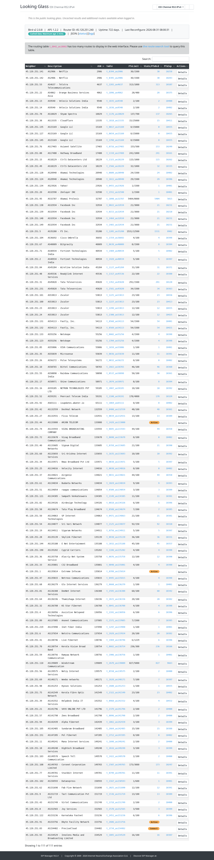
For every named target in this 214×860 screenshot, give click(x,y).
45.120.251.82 (34, 502)
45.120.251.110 (34, 663)
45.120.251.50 (34, 515)
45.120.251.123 (34, 340)
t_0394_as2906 (114, 71)
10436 (169, 295)
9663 (169, 663)
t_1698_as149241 (115, 741)
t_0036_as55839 (115, 354)
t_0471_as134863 (115, 515)
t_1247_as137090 (115, 627)
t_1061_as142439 (115, 722)
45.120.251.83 (34, 828)
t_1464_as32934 (115, 218)
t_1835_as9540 (114, 101)
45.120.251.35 (34, 354)
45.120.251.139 (34, 211)
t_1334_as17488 (115, 153)
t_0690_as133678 (115, 437)
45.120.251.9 (33, 794)
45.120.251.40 (34, 445)
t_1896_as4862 (114, 92)
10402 (169, 107)
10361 (169, 373)
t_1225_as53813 (115, 295)
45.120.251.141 (34, 71)
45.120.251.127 (34, 133)
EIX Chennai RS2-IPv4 (170, 6)
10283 (169, 78)
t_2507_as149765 (115, 764)
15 (158, 120)
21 (158, 205)
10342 (169, 591)
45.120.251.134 (34, 185)
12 (158, 308)
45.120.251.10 (34, 367)
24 (158, 172)
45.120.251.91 (34, 822)
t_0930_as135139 (115, 537)
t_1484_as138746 (115, 640)
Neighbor (31, 66)
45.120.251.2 (33, 259)
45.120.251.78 (34, 114)
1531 (156, 231)
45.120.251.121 (34, 496)
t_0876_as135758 (115, 556)
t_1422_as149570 (115, 756)
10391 (169, 354)
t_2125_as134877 (115, 524)
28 (158, 92)
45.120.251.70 (34, 646)
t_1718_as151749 (115, 802)
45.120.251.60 (34, 453)
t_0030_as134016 (115, 468)
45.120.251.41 (34, 640)
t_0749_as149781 (115, 773)
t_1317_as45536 (115, 274)
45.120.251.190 (34, 550)
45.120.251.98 (34, 686)
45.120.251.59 (34, 654)
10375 (169, 92)
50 (158, 373)
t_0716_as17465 (115, 146)
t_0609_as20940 (115, 172)
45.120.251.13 (34, 101)
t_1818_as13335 (115, 120)
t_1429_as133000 (115, 422)
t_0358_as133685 (115, 445)
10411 (169, 120)
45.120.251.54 (34, 524)
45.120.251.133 (34, 334)
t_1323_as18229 (115, 159)
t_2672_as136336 (115, 599)
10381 (169, 515)
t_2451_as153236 (115, 815)
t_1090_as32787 (115, 198)
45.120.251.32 (34, 605)
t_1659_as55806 (115, 347)
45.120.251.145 (34, 140)
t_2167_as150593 (115, 781)
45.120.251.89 (34, 620)
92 (158, 524)
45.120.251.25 (34, 468)
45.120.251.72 (34, 437)
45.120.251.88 (34, 153)
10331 (169, 537)
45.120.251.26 (34, 360)
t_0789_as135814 (115, 571)
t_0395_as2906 (114, 78)
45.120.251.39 (34, 701)
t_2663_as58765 (115, 367)
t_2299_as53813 (115, 308)
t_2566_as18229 (115, 166)
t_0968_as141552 (115, 701)
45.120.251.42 (34, 409)
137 (157, 114)
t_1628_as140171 (115, 679)
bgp (91, 33)
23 (158, 295)
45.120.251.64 (34, 599)
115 (157, 159)
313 (157, 84)
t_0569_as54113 (115, 327)
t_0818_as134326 (115, 502)
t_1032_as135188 (115, 543)
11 (158, 354)
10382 (169, 599)
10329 (169, 396)
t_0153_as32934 (115, 211)
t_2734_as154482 (115, 828)
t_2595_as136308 (115, 591)
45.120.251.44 (34, 422)
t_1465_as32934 (115, 224)
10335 (169, 166)
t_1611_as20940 (115, 179)
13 (158, 416)
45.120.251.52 (34, 396)
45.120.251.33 (34, 565)
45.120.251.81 (34, 591)
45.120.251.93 (34, 835)
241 (157, 153)
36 (158, 537)
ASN (99, 66)
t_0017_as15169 (115, 127)
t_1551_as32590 (115, 192)
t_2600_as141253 (115, 686)
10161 (169, 153)
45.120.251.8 (33, 809)
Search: (146, 59)
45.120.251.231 (34, 288)
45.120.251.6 (33, 633)
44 (158, 429)
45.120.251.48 (34, 274)
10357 (169, 543)
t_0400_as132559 (115, 409)
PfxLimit (134, 66)
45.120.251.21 (34, 709)
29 (158, 179)
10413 (169, 301)
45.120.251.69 (34, 679)
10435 (169, 127)
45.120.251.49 (34, 166)
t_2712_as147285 (115, 735)
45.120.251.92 (34, 403)
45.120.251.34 (34, 462)
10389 (169, 416)
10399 (169, 489)
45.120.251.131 (34, 321)
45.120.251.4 (33, 612)
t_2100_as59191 (115, 396)
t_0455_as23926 (115, 185)
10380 (169, 274)
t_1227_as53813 (115, 301)
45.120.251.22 (34, 92)
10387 (169, 835)
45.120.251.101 (34, 295)
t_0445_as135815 (115, 578)
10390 (169, 445)
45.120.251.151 (34, 735)
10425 (169, 314)
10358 (169, 429)
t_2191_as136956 (115, 612)
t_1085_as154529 (115, 835)
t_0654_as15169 (115, 133)
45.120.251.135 (34, 127)
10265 (169, 114)
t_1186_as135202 (115, 550)
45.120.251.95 (34, 198)
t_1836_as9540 (114, 107)
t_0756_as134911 (115, 530)
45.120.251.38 (34, 120)
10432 (169, 701)
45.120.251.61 (34, 483)
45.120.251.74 (34, 429)
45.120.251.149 (34, 224)
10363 (169, 288)
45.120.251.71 (34, 251)
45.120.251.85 (34, 347)
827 (157, 663)
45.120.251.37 (34, 475)
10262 (169, 159)
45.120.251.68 (34, 584)
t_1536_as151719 (115, 794)
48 (158, 409)
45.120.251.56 (34, 671)
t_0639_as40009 (115, 244)
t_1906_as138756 (115, 654)
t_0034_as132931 (115, 416)
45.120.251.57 (34, 715)
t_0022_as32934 (115, 205)
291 (157, 282)
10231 (169, 205)
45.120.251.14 (34, 107)
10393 (169, 483)
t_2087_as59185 (115, 388)
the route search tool (156, 46)
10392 (169, 388)
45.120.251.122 (34, 815)
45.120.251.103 (34, 756)
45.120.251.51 (34, 489)
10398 (169, 237)
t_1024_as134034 (115, 483)
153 (157, 146)
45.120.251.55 (34, 373)
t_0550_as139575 (115, 671)
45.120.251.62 (34, 787)
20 (158, 599)
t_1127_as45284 (115, 267)
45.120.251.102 (34, 781)
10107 (169, 84)
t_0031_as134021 (115, 475)
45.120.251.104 (34, 237)
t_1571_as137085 (115, 620)
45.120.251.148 (34, 218)
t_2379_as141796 (115, 709)
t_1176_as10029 (115, 114)
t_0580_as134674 (115, 509)
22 (158, 274)
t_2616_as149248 (115, 748)
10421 (169, 327)
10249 (169, 146)
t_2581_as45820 (115, 288)
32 (158, 166)
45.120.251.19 (34, 530)
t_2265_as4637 (114, 84)
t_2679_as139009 (115, 663)
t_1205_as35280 (115, 231)
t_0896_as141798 (115, 715)
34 (158, 288)
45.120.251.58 (34, 509)
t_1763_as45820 (115, 282)
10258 (169, 71)
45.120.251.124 (34, 179)
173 (157, 764)
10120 (169, 282)
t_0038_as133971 (115, 462)
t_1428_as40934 (115, 259)
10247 (169, 764)
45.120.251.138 (34, 205)
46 (158, 367)
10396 (169, 179)
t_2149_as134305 (115, 496)
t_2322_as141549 (115, 692)
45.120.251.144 (34, 543)
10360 (169, 367)
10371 (169, 267)
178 (157, 396)
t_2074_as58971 (115, 381)
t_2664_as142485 (115, 728)
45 (158, 543)
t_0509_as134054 (115, 489)
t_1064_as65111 (115, 403)
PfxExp (168, 66)
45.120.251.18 (34, 748)
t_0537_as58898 (115, 373)
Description (55, 66)
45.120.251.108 (34, 764)
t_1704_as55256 (115, 340)
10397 (169, 259)
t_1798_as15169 (115, 140)
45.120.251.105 (34, 728)
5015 (169, 198)
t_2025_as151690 (115, 787)
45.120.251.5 (33, 231)
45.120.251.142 (34, 78)
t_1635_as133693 (115, 453)
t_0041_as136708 (115, 605)
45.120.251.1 (33, 571)
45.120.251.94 (34, 722)
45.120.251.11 (34, 741)
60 (158, 591)
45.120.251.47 (34, 578)
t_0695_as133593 (115, 429)
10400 (169, 101)
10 (158, 388)
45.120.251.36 (34, 556)
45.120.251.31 (34, 282)
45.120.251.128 (34, 172)
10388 (169, 728)
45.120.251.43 (34, 802)
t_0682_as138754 (115, 646)
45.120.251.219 (34, 627)
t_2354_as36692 (115, 237)
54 (158, 321)
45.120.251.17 (34, 381)
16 (158, 835)
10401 (169, 185)
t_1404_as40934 (115, 251)
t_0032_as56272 (115, 360)
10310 (169, 524)
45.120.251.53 (34, 84)
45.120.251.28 (34, 537)
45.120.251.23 (34, 308)
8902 (169, 231)
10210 (169, 211)
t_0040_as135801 (115, 565)
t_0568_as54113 (115, 321)
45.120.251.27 (34, 416)
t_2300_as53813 (115, 314)
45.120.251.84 (34, 267)
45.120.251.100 (34, 301)
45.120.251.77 (34, 773)
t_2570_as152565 (115, 809)
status (83, 33)
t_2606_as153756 (115, 822)
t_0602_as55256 (115, 334)
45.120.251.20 (34, 192)
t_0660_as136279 (115, 584)
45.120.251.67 (34, 244)
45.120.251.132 (34, 327)
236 (157, 646)
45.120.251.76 (34, 146)
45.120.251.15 (34, 159)
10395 (169, 509)
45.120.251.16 (34, 388)
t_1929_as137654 (115, 633)
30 (158, 71)
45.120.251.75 (34, 692)
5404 (156, 198)
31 (158, 267)
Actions (181, 66)
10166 (169, 646)
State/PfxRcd (152, 66)
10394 (169, 244)
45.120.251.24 (34, 314)
